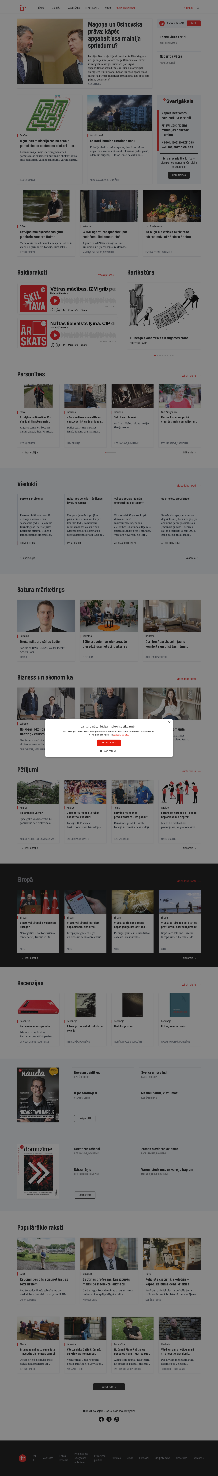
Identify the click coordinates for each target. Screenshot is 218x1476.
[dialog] (109, 738)
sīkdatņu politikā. (121, 734)
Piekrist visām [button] (109, 742)
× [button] (169, 722)
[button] (109, 751)
